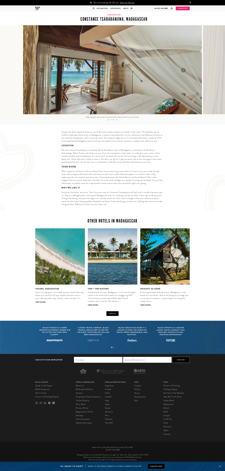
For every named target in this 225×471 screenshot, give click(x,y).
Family (137, 389)
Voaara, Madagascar (47, 288)
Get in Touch (41, 393)
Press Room (81, 404)
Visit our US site (127, 2)
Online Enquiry (82, 400)
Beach (166, 408)
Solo (136, 400)
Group (137, 393)
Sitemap (79, 415)
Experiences (115, 8)
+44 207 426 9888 (161, 8)
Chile (107, 393)
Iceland (108, 396)
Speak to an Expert (43, 385)
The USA (109, 422)
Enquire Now (182, 8)
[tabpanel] (58, 267)
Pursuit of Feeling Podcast (47, 396)
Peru (107, 415)
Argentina (109, 385)
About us (80, 385)
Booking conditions (84, 389)
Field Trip (167, 419)
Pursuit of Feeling (171, 385)
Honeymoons (140, 396)
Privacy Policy (82, 408)
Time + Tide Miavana (98, 288)
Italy (107, 400)
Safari (166, 430)
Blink (165, 411)
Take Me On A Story (172, 396)
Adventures (168, 404)
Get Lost (167, 426)
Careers (79, 393)
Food (165, 422)
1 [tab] (111, 347)
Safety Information (84, 422)
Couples (137, 385)
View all (112, 314)
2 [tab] (113, 347)
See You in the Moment (173, 393)
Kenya (107, 408)
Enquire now (156, 466)
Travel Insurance (83, 419)
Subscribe (181, 360)
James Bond (168, 400)
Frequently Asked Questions (88, 396)
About (125, 8)
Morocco (109, 411)
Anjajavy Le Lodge (150, 288)
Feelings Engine (170, 389)
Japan (107, 404)
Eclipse (166, 415)
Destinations (102, 8)
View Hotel (40, 302)
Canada (108, 389)
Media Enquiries (42, 389)
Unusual (166, 434)
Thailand (108, 419)
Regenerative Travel (84, 411)
